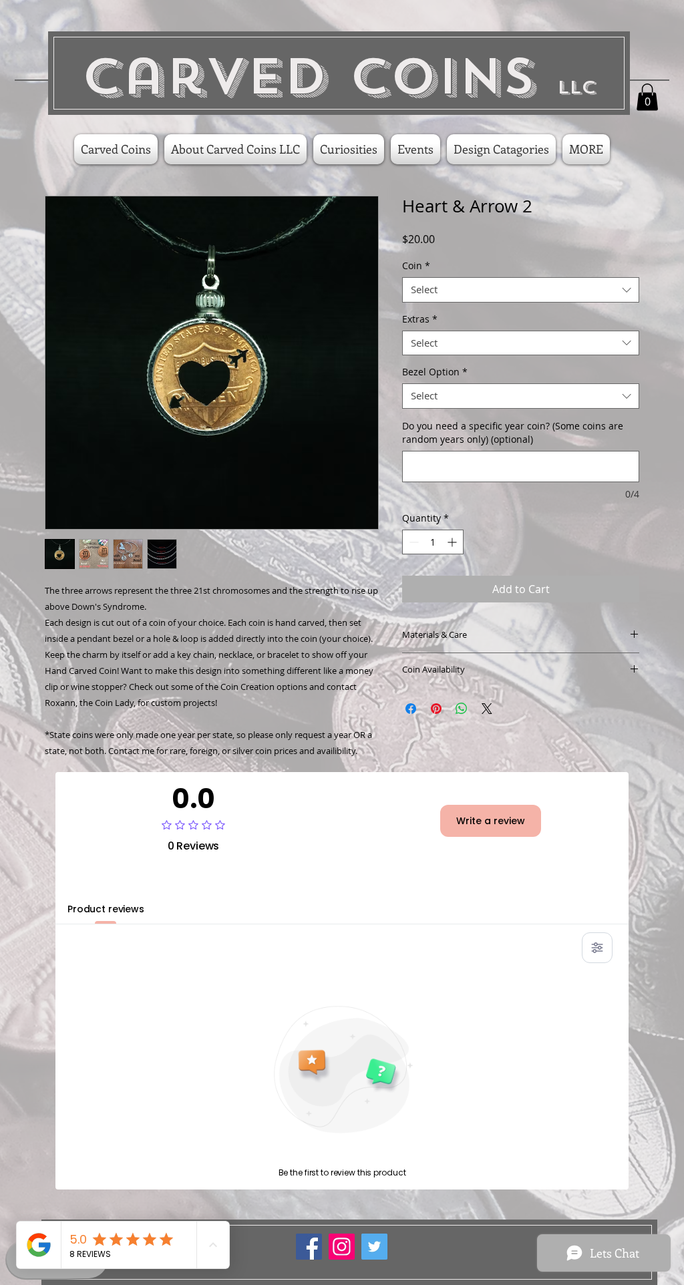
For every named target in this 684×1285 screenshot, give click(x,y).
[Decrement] (412, 542)
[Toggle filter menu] (597, 947)
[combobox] (520, 290)
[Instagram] (342, 1247)
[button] (647, 97)
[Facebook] (309, 1247)
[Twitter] (374, 1247)
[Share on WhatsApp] (462, 709)
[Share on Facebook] (411, 709)
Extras (420, 319)
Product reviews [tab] (105, 909)
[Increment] (453, 542)
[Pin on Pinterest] (436, 709)
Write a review (490, 821)
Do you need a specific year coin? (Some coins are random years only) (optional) (512, 432)
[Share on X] (487, 709)
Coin (416, 266)
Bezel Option (435, 372)
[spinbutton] (433, 542)
